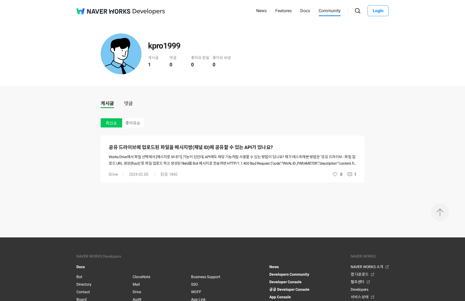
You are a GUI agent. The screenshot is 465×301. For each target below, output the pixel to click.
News (261, 10)
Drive (113, 174)
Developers (359, 289)
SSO (194, 284)
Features (283, 10)
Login (378, 10)
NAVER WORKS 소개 (367, 267)
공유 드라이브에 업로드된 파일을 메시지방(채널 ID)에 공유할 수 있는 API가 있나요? (191, 147)
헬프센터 (357, 282)
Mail (136, 284)
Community (330, 10)
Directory (83, 284)
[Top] (440, 212)
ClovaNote (141, 277)
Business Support (205, 277)
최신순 (111, 123)
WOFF (196, 292)
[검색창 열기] (357, 11)
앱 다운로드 (360, 274)
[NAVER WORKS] (103, 11)
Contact (83, 292)
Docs (305, 10)
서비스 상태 (360, 297)
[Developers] (149, 12)
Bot (79, 277)
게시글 (107, 103)
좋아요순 (132, 123)
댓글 (128, 103)
